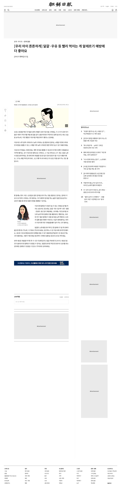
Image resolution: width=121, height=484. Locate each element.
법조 (45, 476)
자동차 (60, 481)
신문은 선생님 (110, 476)
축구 (78, 478)
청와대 (26, 473)
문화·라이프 (18, 42)
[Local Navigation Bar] (5, 10)
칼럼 (6, 473)
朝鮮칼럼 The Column (10, 476)
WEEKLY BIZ (62, 471)
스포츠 (78, 469)
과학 (60, 476)
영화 (94, 483)
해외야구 (79, 476)
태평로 (6, 478)
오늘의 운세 (110, 478)
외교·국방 (27, 481)
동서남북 (7, 481)
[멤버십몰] (41, 263)
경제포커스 (7, 483)
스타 (92, 473)
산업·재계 (61, 478)
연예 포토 (93, 478)
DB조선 (109, 483)
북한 (26, 478)
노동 (45, 481)
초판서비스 (110, 473)
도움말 (61, 297)
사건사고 (46, 473)
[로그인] (116, 10)
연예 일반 (93, 471)
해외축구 (79, 481)
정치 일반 (27, 471)
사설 (6, 471)
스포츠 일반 (79, 471)
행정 (26, 483)
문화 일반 (27, 42)
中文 (116, 6)
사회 (45, 469)
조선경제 (61, 469)
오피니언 (7, 469)
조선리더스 (110, 469)
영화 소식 (93, 476)
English (107, 6)
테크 (60, 473)
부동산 (60, 483)
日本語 (112, 6)
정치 (26, 469)
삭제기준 (66, 297)
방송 (95, 473)
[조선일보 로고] (60, 4)
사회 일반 (46, 471)
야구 (78, 473)
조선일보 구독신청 (112, 471)
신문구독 (102, 6)
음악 (97, 476)
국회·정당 (27, 476)
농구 (78, 483)
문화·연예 (93, 469)
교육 (45, 478)
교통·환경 (47, 483)
